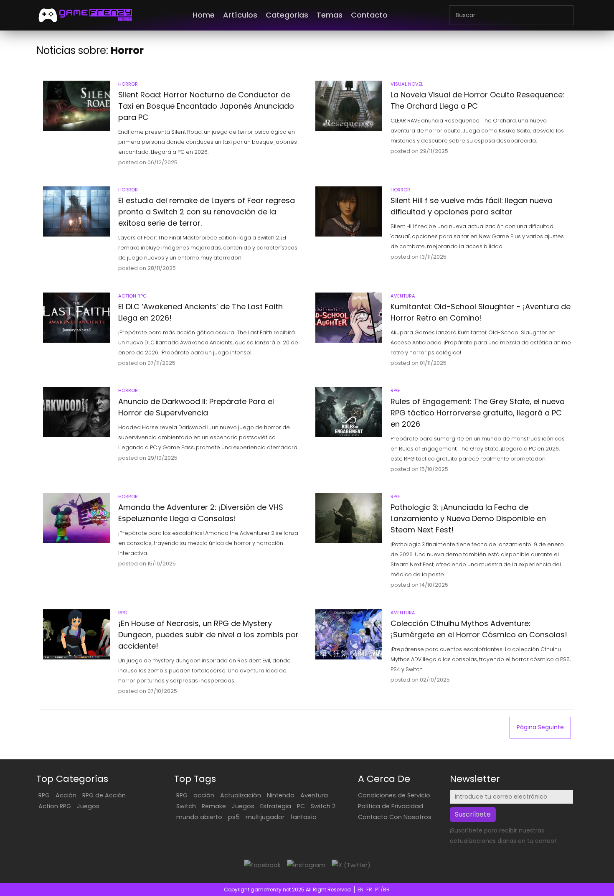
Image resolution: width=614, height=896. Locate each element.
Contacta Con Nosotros (394, 817)
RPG (44, 795)
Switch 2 (323, 806)
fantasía (303, 817)
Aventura (314, 795)
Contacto (369, 15)
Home (204, 15)
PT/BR (382, 889)
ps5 (234, 817)
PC (301, 806)
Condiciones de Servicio (394, 795)
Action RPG (54, 806)
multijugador (265, 817)
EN (360, 889)
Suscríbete (473, 814)
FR (369, 889)
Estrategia (275, 806)
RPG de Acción (104, 795)
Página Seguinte (540, 727)
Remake (214, 806)
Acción (66, 795)
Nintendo (280, 795)
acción (203, 795)
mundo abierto (199, 817)
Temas (330, 15)
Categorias (287, 15)
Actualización (240, 795)
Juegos (88, 806)
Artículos (240, 15)
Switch (186, 806)
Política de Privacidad (390, 806)
